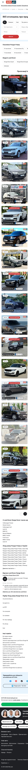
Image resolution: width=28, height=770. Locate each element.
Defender (6, 66)
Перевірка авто (7, 638)
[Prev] (21, 514)
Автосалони (4, 743)
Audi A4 (5, 541)
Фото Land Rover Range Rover (11, 651)
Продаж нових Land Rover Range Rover (13, 644)
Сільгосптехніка (6, 750)
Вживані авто (6, 731)
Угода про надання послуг (8, 759)
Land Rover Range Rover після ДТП (12, 647)
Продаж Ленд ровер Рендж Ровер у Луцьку (15, 559)
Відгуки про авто (7, 721)
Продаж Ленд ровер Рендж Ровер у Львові (14, 561)
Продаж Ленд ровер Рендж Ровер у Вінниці (15, 551)
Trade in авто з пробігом (9, 663)
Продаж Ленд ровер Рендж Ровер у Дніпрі (14, 553)
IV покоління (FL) (19, 48)
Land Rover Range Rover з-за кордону (13, 649)
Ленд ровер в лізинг (8, 661)
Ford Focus (6, 537)
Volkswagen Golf (7, 527)
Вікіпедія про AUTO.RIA (9, 726)
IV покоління (7, 48)
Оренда (3, 752)
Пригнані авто (23, 734)
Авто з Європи (13, 734)
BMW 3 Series (6, 539)
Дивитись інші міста (8, 568)
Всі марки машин (7, 636)
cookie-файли (16, 700)
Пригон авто (6, 665)
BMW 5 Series (6, 535)
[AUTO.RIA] (11, 2)
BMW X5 (5, 531)
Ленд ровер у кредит (8, 659)
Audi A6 (5, 529)
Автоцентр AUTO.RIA (6, 745)
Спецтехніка (21, 743)
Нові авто (4, 741)
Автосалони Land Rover (9, 642)
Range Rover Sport (9, 62)
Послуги (9, 752)
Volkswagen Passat (8, 523)
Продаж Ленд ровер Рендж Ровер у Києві (14, 557)
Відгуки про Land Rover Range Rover (12, 653)
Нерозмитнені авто (6, 736)
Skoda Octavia (6, 525)
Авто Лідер (19, 721)
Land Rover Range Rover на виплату (12, 667)
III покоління (17, 52)
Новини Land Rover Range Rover (11, 655)
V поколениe (7, 52)
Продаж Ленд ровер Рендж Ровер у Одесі (14, 563)
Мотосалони (12, 743)
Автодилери (4, 734)
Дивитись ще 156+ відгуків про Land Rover (15, 591)
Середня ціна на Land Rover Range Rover (14, 657)
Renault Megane (7, 533)
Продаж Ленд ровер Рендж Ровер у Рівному (15, 565)
